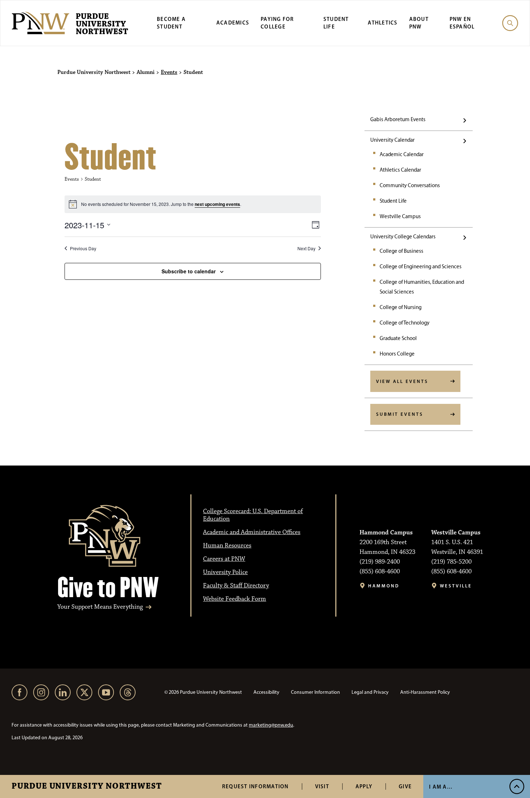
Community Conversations (410, 185)
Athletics (382, 22)
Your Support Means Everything (100, 607)
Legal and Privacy (370, 692)
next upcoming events (217, 204)
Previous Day (83, 248)
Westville (456, 585)
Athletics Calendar (400, 170)
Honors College (397, 353)
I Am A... (440, 786)
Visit (322, 786)
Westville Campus (400, 216)
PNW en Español (462, 23)
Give (405, 786)
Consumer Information (315, 692)
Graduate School (398, 338)
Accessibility (266, 692)
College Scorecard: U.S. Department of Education (253, 515)
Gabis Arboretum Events (397, 119)
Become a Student (171, 23)
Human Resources (227, 546)
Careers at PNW (224, 559)
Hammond (383, 585)
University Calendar (392, 140)
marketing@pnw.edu (271, 725)
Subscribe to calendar (189, 271)
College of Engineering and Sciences (420, 266)
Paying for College (277, 23)
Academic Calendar (402, 154)
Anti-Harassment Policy (425, 692)
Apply (363, 786)
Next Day (306, 248)
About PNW (419, 23)
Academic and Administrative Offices (251, 532)
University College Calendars (403, 236)
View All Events (402, 381)
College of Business (401, 251)
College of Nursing (400, 307)
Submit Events (399, 414)
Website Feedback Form (234, 599)
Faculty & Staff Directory (236, 586)
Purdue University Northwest (87, 786)
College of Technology (404, 322)
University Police (225, 572)
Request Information (255, 786)
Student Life (336, 23)
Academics (232, 22)
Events (169, 72)
